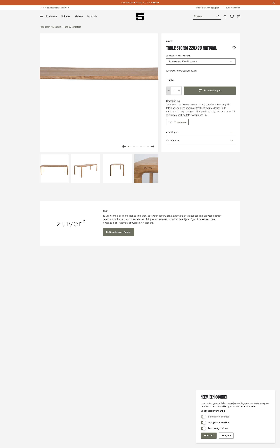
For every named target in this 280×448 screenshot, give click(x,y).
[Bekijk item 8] (142, 146)
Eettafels (76, 27)
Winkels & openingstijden (207, 8)
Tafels (66, 27)
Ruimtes (65, 16)
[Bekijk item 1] (130, 146)
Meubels (56, 27)
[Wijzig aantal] (174, 91)
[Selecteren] (54, 168)
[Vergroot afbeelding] (99, 92)
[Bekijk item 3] (134, 146)
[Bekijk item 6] (139, 146)
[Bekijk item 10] (146, 146)
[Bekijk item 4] (135, 146)
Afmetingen (172, 132)
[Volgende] (124, 146)
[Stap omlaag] (168, 91)
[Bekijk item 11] (148, 146)
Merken (79, 16)
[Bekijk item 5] (137, 146)
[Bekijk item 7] (141, 146)
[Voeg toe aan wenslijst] (234, 48)
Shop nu (155, 2)
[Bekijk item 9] (144, 146)
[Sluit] (273, 3)
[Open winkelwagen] (239, 16)
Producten (45, 27)
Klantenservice (233, 8)
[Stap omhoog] (179, 91)
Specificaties (172, 140)
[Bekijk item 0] (128, 146)
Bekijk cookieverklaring (213, 410)
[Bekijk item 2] (132, 146)
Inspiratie (92, 16)
